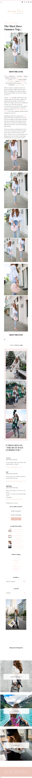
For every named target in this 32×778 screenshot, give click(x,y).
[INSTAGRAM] (26, 2)
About (6, 772)
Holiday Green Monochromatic (16, 424)
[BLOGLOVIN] (22, 2)
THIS (9, 97)
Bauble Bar (18, 85)
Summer (15, 22)
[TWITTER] (31, 2)
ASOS (16, 558)
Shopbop (16, 570)
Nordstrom (16, 568)
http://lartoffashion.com (13, 467)
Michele (22, 81)
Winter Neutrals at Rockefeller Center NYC (16, 365)
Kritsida (9, 486)
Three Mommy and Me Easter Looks (18, 531)
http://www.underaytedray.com (15, 481)
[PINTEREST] (28, 2)
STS (23, 76)
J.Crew (16, 562)
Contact (16, 772)
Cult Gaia (15, 79)
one (22, 83)
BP (8, 76)
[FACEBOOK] (24, 2)
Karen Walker (11, 81)
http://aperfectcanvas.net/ (14, 499)
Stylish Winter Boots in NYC (16, 394)
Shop (10, 772)
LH (27, 772)
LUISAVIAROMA (16, 566)
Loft (16, 564)
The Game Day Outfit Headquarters (18, 537)
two (24, 83)
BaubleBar (16, 560)
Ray (7, 472)
